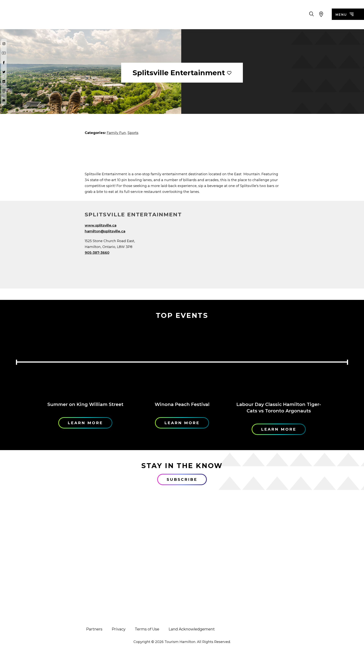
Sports (133, 133)
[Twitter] (4, 72)
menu (341, 14)
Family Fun (116, 133)
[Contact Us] (4, 100)
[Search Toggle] (311, 14)
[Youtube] (4, 53)
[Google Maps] (4, 91)
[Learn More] (85, 361)
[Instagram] (4, 43)
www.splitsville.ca (100, 225)
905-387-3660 (97, 253)
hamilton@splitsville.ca (105, 231)
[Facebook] (4, 62)
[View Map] (321, 14)
